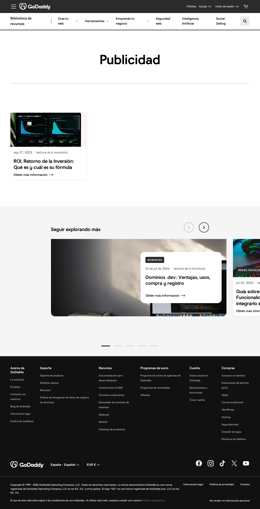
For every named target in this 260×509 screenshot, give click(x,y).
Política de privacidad (222, 484)
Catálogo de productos (112, 429)
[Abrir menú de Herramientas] (107, 21)
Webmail (104, 414)
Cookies (245, 484)
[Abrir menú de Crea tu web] (76, 21)
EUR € (91, 464)
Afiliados (145, 395)
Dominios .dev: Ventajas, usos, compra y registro (177, 280)
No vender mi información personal (230, 500)
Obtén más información (162, 295)
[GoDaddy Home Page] (27, 464)
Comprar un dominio (233, 375)
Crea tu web (63, 21)
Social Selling (221, 21)
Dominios (154, 260)
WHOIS (103, 422)
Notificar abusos (49, 382)
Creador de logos (231, 431)
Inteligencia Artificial (190, 21)
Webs (225, 395)
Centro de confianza (22, 421)
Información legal (20, 413)
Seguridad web (163, 21)
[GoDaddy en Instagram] (210, 465)
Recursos (45, 390)
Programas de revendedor (155, 387)
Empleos (15, 386)
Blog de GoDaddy (20, 406)
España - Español (63, 464)
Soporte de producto (52, 375)
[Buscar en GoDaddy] (245, 21)
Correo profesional (232, 402)
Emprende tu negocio (125, 21)
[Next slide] (204, 227)
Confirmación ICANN (111, 387)
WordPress (228, 409)
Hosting (226, 417)
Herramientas (94, 21)
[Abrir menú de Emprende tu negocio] (147, 21)
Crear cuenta (197, 399)
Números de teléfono (234, 439)
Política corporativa (153, 500)
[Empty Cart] (246, 6)
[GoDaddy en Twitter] (234, 465)
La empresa (17, 379)
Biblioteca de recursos (21, 21)
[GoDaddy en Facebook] (199, 465)
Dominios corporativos (112, 395)
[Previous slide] (189, 227)
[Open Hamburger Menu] (12, 6)
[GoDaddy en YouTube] (246, 465)
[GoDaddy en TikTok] (222, 465)
